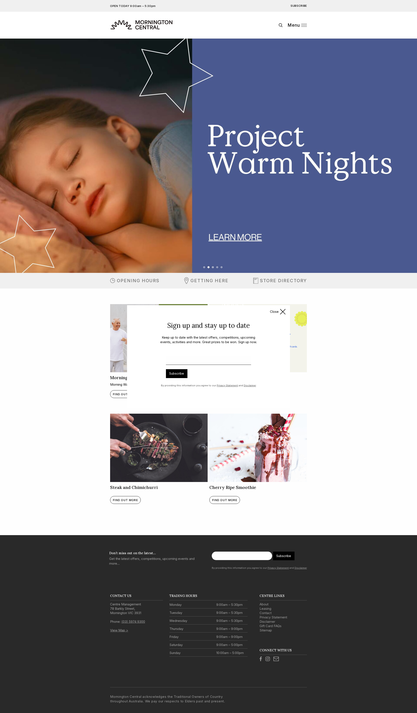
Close (274, 312)
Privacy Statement (227, 385)
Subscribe (176, 373)
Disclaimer (250, 385)
